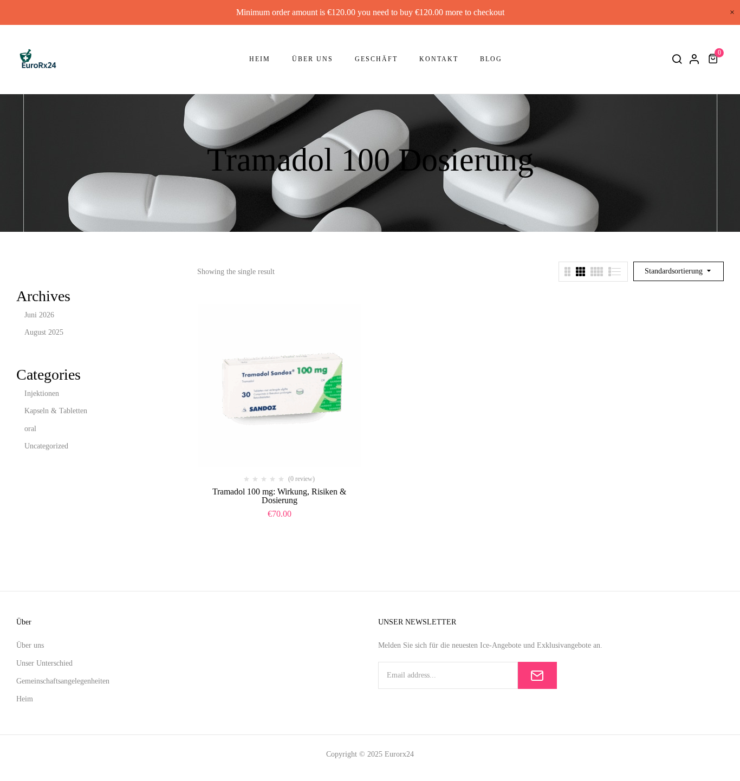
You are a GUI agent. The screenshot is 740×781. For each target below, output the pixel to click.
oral (30, 429)
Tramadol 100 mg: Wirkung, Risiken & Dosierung (279, 496)
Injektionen (41, 393)
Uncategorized (46, 446)
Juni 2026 (39, 315)
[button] (714, 59)
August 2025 (43, 332)
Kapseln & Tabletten (55, 411)
